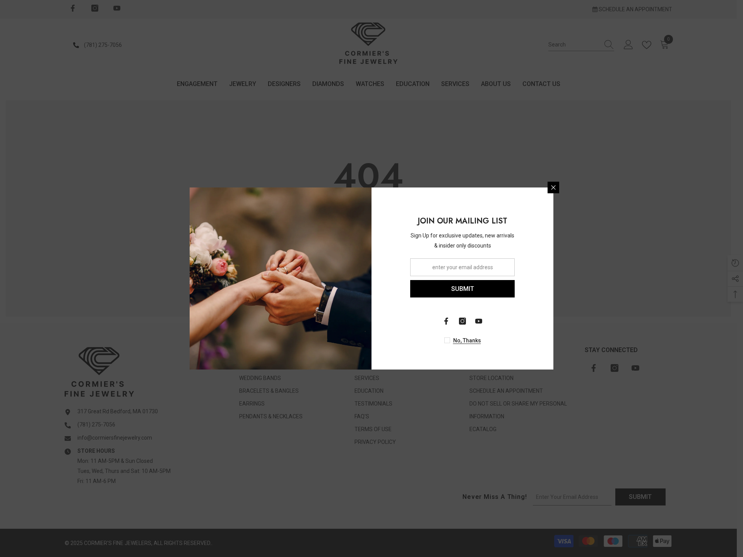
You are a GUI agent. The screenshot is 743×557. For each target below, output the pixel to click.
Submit (462, 288)
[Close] (553, 187)
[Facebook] (446, 321)
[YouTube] (479, 321)
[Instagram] (462, 321)
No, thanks (467, 340)
